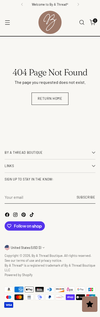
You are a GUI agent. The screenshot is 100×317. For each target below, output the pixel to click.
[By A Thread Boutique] (50, 22)
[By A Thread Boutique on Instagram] (16, 215)
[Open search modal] (81, 22)
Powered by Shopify (19, 275)
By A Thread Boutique (47, 255)
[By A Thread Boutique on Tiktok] (32, 215)
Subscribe (86, 197)
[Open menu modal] (7, 22)
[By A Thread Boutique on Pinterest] (24, 215)
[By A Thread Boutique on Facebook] (8, 215)
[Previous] (22, 4)
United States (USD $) (26, 248)
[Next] (78, 4)
